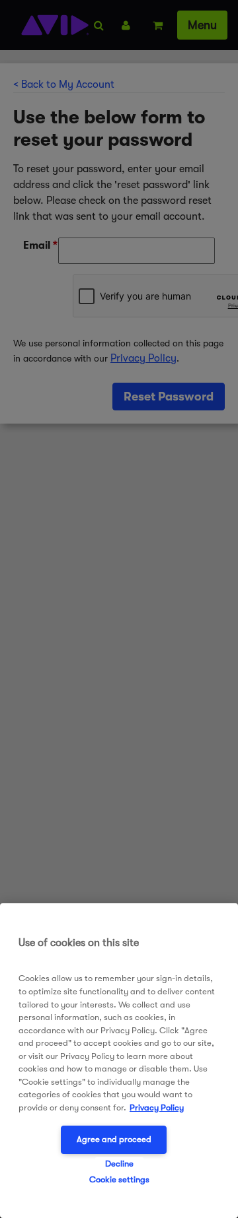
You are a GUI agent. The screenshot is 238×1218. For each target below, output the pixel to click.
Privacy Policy (157, 1107)
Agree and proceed (114, 1139)
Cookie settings (119, 1179)
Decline (119, 1164)
